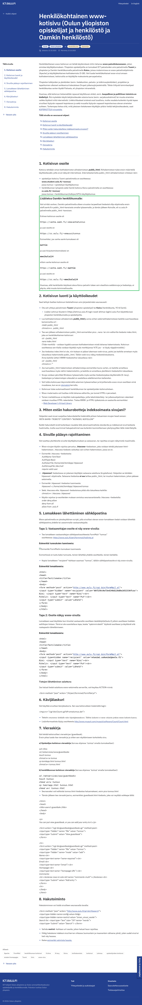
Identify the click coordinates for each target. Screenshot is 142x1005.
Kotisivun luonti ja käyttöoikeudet (57, 125)
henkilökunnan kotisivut (33, 953)
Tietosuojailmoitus (116, 990)
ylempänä (65, 385)
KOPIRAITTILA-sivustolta (50, 109)
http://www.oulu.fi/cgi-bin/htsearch (83, 911)
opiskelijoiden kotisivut (115, 953)
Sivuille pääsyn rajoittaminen (56, 133)
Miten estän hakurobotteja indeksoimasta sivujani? (65, 129)
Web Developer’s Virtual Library (57, 403)
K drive (48, 953)
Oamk (45, 46)
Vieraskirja (47, 145)
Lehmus (99, 953)
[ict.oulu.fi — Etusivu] (9, 3)
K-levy (57, 953)
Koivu (66, 953)
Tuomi (24, 957)
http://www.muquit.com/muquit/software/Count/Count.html (101, 721)
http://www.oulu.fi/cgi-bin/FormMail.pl (96, 587)
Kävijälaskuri (48, 141)
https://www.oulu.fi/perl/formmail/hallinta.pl (73, 537)
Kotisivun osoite (50, 121)
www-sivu (42, 957)
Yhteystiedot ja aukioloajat (83, 985)
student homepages (11, 957)
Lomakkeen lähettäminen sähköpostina (60, 137)
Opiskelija (85, 46)
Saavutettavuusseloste (118, 985)
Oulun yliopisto (56, 46)
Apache (6, 953)
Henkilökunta (73, 46)
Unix (32, 957)
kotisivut (89, 953)
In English (135, 3)
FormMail (17, 953)
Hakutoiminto (49, 149)
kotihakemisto (77, 953)
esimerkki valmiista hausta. (59, 940)
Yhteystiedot (123, 3)
